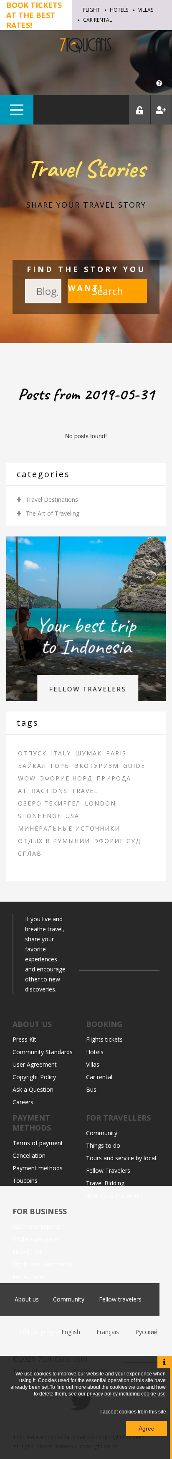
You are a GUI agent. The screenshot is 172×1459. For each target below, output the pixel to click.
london (100, 803)
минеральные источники (69, 828)
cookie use (153, 1394)
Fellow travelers (120, 1299)
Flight (91, 9)
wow (27, 778)
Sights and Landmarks (42, 1264)
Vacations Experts (37, 1226)
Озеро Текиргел (49, 803)
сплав (30, 853)
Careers (23, 1102)
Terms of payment (38, 1143)
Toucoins (25, 1180)
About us (27, 1299)
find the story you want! (86, 278)
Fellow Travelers (108, 1170)
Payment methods (38, 1168)
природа (113, 778)
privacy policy (102, 1394)
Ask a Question (33, 1089)
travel (85, 791)
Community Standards (43, 1052)
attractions (43, 791)
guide (134, 766)
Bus (91, 1089)
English (71, 1332)
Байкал (32, 766)
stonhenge (39, 816)
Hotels (119, 9)
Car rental (97, 19)
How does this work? (114, 1196)
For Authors (29, 1277)
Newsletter (27, 1252)
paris (116, 753)
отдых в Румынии (54, 841)
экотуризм (97, 766)
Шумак (88, 753)
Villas (145, 9)
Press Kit (24, 1039)
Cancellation (29, 1155)
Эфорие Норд (66, 778)
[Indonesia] (86, 618)
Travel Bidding (105, 1183)
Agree (146, 1428)
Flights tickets (104, 1039)
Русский (146, 1332)
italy (61, 753)
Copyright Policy (34, 1077)
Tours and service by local (121, 1158)
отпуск (32, 753)
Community (101, 1133)
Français (108, 1332)
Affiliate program (35, 1239)
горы (61, 766)
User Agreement (35, 1064)
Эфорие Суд (117, 841)
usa (72, 816)
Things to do (103, 1145)
